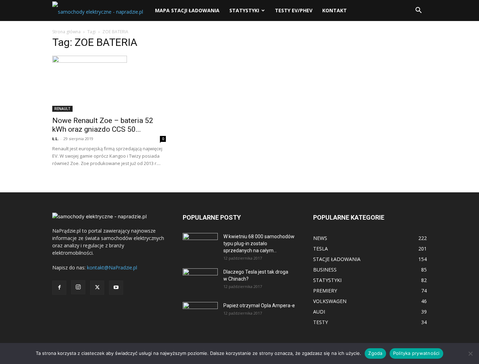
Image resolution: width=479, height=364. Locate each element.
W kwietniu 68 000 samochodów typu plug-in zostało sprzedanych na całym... (259, 243)
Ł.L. (55, 138)
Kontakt (334, 10)
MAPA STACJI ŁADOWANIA (187, 10)
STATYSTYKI (244, 10)
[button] (418, 11)
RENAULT (62, 108)
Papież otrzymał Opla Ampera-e (259, 305)
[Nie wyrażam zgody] (470, 353)
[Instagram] (78, 287)
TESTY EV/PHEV (293, 10)
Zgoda (375, 353)
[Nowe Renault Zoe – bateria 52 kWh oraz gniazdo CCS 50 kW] (109, 84)
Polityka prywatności (416, 353)
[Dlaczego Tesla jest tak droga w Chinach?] (200, 280)
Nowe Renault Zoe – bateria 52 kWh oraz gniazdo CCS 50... (102, 124)
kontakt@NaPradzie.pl (112, 267)
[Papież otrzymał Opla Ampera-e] (200, 311)
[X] (97, 288)
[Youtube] (116, 288)
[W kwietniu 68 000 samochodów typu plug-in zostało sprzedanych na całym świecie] (200, 243)
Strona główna (66, 32)
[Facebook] (59, 288)
